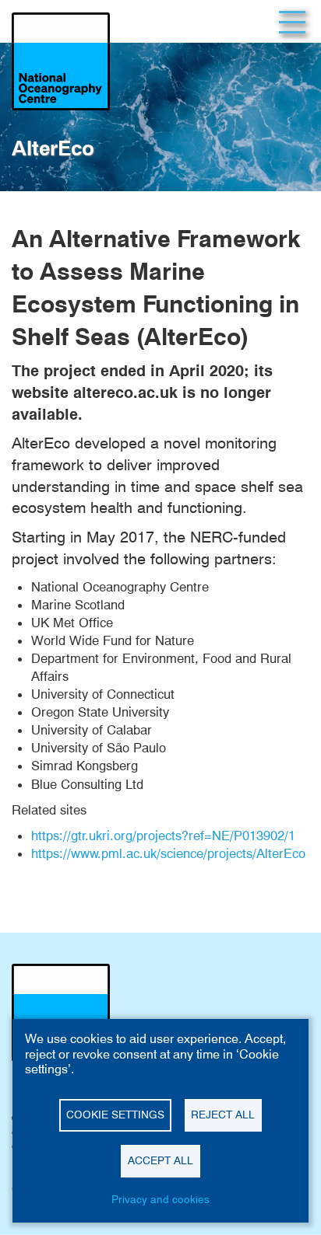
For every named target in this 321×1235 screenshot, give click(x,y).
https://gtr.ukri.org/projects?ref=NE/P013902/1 (163, 835)
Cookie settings (115, 1114)
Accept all (160, 1160)
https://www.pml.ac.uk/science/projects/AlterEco (168, 853)
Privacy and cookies (160, 1199)
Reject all (223, 1114)
